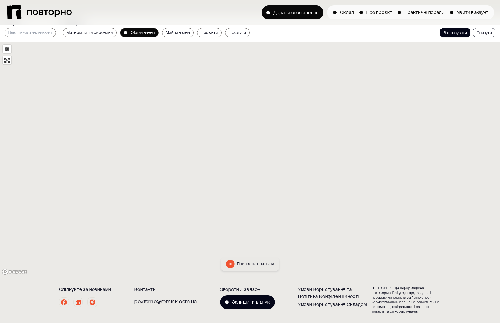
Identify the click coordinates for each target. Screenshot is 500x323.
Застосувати (455, 32)
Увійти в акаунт (472, 12)
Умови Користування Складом (332, 304)
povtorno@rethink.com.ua (165, 301)
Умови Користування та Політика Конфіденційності (328, 293)
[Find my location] (7, 49)
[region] (250, 159)
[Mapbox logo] (14, 271)
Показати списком (255, 263)
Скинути (484, 32)
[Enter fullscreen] (7, 60)
